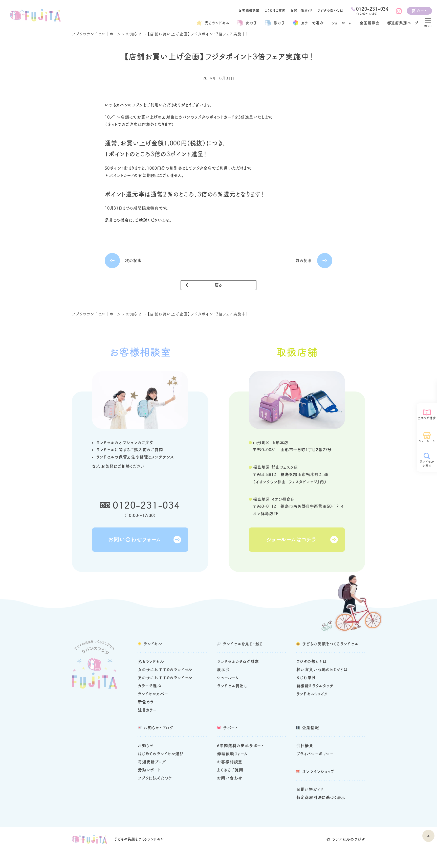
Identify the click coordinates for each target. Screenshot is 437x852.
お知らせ (134, 34)
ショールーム (341, 23)
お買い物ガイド (302, 10)
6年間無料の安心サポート (240, 746)
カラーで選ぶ (149, 686)
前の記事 (303, 261)
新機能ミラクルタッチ (315, 686)
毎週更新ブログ (152, 762)
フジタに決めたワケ (155, 778)
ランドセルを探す (427, 463)
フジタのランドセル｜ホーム (96, 34)
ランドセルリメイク (312, 694)
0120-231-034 (146, 505)
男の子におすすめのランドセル (165, 678)
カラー (312, 23)
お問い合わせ (229, 778)
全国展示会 (370, 23)
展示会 (223, 669)
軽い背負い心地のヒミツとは (321, 669)
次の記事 (133, 261)
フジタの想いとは (330, 10)
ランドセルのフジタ (348, 839)
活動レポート (149, 770)
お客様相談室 (249, 10)
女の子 (251, 23)
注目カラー (147, 710)
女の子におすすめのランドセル (165, 669)
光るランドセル (217, 23)
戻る (219, 285)
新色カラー (147, 702)
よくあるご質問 (275, 10)
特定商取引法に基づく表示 (321, 797)
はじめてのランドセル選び (161, 754)
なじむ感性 (306, 678)
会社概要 (304, 746)
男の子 (279, 23)
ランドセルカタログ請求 (238, 661)
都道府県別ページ (403, 23)
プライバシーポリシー (315, 754)
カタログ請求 (427, 418)
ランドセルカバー (153, 694)
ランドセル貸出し (232, 686)
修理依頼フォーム (232, 754)
